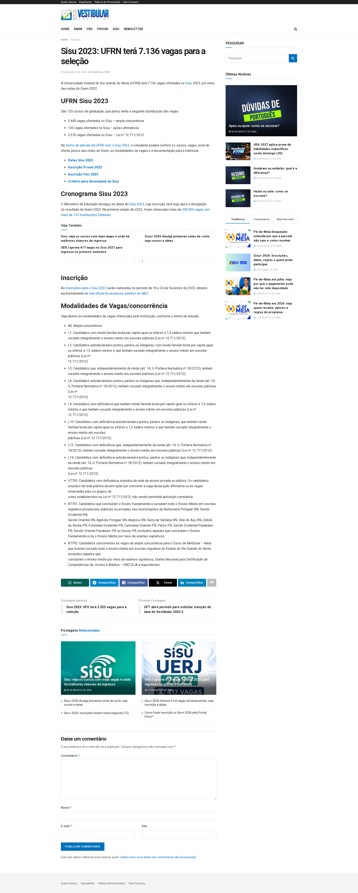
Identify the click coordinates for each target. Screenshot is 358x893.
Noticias (76, 39)
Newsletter (133, 29)
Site (144, 826)
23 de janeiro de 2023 (73, 72)
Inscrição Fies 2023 (83, 174)
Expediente (85, 2)
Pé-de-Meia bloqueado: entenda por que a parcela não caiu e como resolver (273, 236)
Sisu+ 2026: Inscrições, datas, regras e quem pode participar (273, 260)
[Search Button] (293, 58)
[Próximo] (142, 261)
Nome (66, 808)
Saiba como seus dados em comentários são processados (158, 857)
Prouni (102, 29)
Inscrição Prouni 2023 (85, 167)
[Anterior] (135, 261)
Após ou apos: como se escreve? (254, 126)
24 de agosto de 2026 (79, 690)
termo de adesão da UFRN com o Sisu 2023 (97, 145)
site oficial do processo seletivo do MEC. (118, 293)
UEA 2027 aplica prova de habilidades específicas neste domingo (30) (272, 149)
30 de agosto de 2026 (243, 131)
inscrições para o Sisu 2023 (86, 288)
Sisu (188, 83)
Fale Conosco (131, 2)
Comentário (70, 756)
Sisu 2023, (137, 204)
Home (65, 29)
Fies (90, 29)
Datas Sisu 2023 (80, 160)
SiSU (116, 29)
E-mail (67, 826)
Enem (78, 29)
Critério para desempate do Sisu (93, 181)
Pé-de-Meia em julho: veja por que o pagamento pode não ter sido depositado (273, 284)
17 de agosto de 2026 (159, 690)
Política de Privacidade (107, 2)
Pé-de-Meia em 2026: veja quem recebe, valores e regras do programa (273, 308)
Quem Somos (69, 2)
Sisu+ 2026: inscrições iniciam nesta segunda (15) (96, 713)
